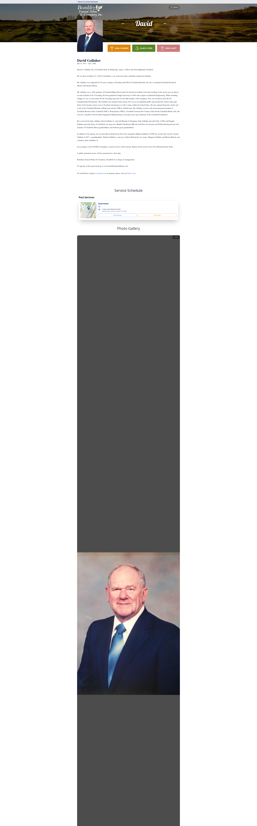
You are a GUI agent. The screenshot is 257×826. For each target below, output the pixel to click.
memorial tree (101, 173)
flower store (131, 173)
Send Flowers (157, 215)
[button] (88, 208)
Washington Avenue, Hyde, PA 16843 (114, 211)
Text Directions (117, 215)
